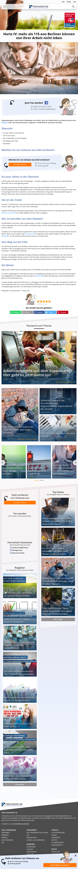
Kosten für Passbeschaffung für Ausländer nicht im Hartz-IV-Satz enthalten (13, 468)
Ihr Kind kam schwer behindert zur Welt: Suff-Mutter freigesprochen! (55, 551)
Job (3, 842)
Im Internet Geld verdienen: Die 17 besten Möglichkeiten (19, 673)
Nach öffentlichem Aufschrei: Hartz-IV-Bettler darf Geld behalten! (18, 429)
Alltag (3, 122)
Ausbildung (31, 847)
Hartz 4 (67, 85)
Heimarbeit (6, 833)
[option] (13, 462)
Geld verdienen (7, 840)
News (73, 84)
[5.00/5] (38, 301)
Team (74, 1)
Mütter (54, 840)
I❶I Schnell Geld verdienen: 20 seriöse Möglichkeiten (18, 594)
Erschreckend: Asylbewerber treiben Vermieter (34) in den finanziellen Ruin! (57, 521)
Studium (30, 849)
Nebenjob (5, 835)
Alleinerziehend (57, 842)
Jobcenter (38, 276)
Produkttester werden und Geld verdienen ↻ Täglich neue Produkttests (18, 619)
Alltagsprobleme (58, 833)
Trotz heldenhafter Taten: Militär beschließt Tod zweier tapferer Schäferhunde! (57, 611)
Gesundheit (55, 837)
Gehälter (30, 854)
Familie (54, 835)
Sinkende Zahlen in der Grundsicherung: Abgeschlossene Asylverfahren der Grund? (56, 404)
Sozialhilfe (55, 852)
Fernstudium (31, 852)
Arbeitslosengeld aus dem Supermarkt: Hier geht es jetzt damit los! (37, 372)
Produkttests (32, 837)
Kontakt (69, 1)
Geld (66, 382)
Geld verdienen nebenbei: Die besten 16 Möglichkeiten (19, 699)
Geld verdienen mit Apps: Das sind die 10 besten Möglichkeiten (19, 645)
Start (63, 1)
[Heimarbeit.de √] (38, 6)
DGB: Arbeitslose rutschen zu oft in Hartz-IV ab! (37, 470)
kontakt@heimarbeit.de (21, 824)
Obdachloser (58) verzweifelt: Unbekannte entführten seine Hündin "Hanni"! (57, 581)
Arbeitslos (59, 85)
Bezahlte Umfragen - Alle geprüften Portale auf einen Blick (18, 749)
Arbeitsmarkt (29, 234)
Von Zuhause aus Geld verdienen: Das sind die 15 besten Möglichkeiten (18, 775)
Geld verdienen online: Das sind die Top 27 (18, 725)
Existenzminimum (7, 213)
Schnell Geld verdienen (35, 840)
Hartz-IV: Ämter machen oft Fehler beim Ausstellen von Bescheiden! (63, 469)
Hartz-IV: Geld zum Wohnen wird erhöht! (57, 435)
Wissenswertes (56, 845)
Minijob (4, 236)
